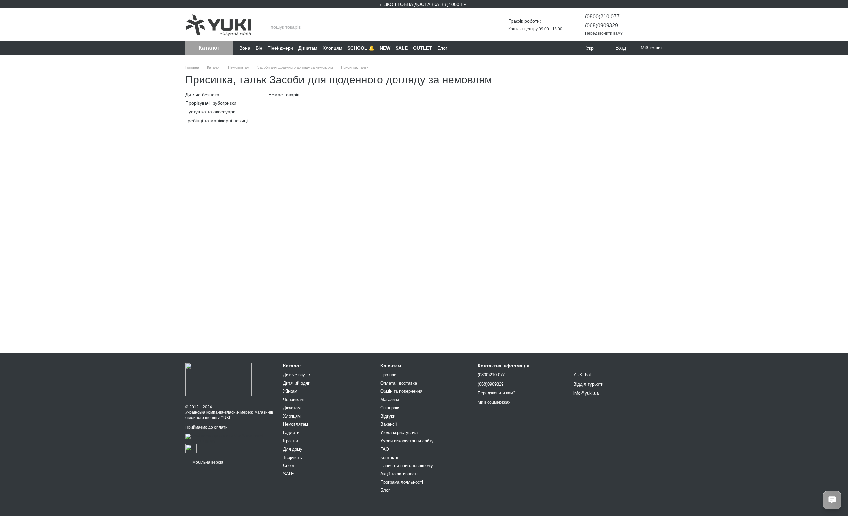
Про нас (388, 374)
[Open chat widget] (832, 500)
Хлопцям (332, 48)
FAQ (384, 449)
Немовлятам (295, 424)
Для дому (292, 449)
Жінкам (290, 391)
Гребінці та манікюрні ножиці (217, 120)
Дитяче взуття (297, 374)
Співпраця (390, 407)
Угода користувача (399, 432)
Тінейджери (280, 48)
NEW (385, 48)
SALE (402, 48)
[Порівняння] (640, 25)
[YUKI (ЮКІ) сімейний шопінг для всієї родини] (219, 379)
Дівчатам (307, 48)
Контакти (389, 457)
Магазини (389, 399)
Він (259, 48)
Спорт (289, 465)
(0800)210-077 (602, 16)
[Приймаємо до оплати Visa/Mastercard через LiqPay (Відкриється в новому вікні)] (229, 438)
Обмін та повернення (401, 391)
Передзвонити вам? (604, 33)
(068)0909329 (601, 25)
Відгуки (387, 416)
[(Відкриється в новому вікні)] (191, 448)
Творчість (292, 457)
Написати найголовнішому (406, 465)
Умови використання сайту (407, 440)
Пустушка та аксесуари (211, 111)
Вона (244, 48)
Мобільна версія (207, 462)
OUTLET (422, 48)
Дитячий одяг (296, 383)
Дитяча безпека (202, 94)
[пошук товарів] (482, 27)
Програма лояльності (401, 482)
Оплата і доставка (398, 383)
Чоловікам (293, 399)
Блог (442, 48)
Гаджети (291, 432)
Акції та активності (399, 473)
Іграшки (290, 440)
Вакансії (388, 424)
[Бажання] (657, 25)
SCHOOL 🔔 (360, 48)
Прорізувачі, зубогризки (211, 103)
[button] (843, 258)
